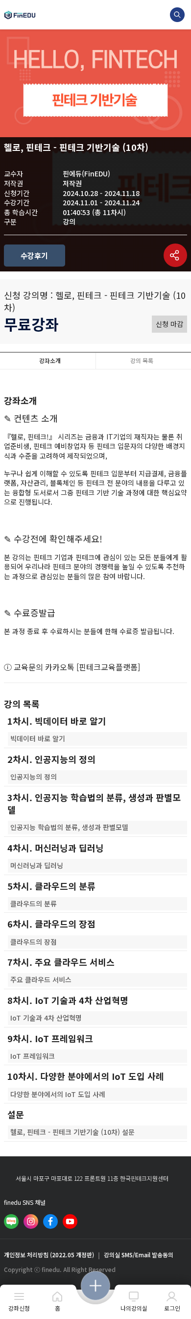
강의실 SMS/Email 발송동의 (138, 1255)
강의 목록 (141, 360)
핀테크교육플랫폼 (108, 667)
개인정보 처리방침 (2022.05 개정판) (49, 1255)
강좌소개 (50, 360)
